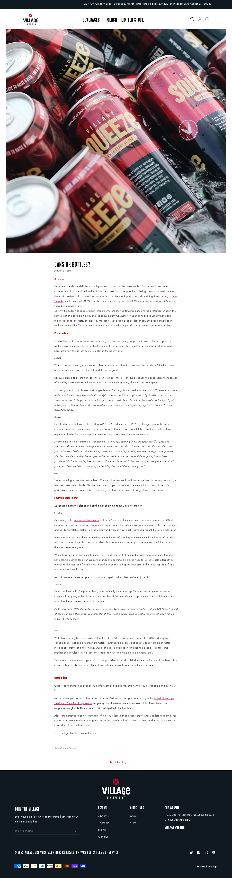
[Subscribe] (75, 831)
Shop (133, 816)
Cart (133, 823)
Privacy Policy (85, 852)
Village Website (175, 827)
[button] (92, 20)
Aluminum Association (86, 520)
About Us (103, 816)
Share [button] (61, 279)
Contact (103, 836)
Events (102, 830)
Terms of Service (107, 852)
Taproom (103, 823)
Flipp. (214, 866)
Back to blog (118, 762)
